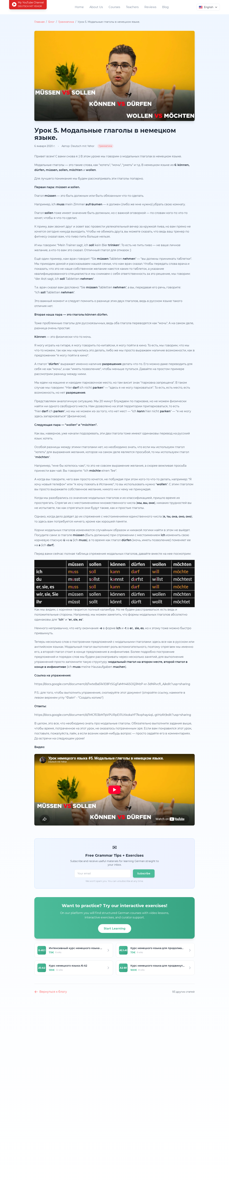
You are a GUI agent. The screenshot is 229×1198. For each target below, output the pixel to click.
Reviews (150, 7)
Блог (51, 21)
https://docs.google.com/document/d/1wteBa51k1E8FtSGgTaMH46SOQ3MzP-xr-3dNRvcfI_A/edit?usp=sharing (112, 684)
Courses (114, 7)
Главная (39, 21)
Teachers (132, 7)
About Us (96, 7)
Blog (165, 7)
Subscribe (143, 873)
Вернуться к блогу (53, 991)
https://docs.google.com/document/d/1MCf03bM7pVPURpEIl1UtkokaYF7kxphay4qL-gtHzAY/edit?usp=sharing (112, 715)
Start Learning (114, 928)
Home (79, 7)
